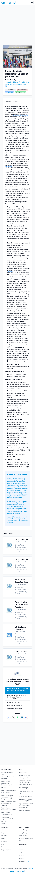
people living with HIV (20, 114)
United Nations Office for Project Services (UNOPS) (8, 803)
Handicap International (25, 796)
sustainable (22, 155)
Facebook (22, 847)
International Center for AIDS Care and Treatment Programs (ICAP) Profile (17, 690)
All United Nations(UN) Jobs (8, 773)
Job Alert (4, 841)
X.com (20, 852)
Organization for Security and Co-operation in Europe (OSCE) (26, 805)
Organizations (5, 833)
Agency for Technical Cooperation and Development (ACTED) (25, 782)
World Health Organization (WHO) (7, 818)
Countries (4, 835)
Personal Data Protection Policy (26, 839)
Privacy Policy (23, 833)
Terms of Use (23, 835)
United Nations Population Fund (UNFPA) (8, 809)
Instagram (21, 855)
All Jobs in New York (13, 702)
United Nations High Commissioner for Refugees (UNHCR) (7, 797)
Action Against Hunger (25, 778)
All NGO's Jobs (23, 772)
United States (21, 92)
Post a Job (4, 847)
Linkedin (21, 850)
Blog (2, 844)
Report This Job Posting (14, 708)
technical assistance (18, 142)
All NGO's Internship (24, 775)
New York (10, 92)
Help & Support (5, 850)
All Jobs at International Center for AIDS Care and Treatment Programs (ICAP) (17, 697)
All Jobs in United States (14, 705)
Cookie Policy (23, 830)
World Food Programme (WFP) (8, 822)
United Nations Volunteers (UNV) (6, 813)
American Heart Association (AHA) (24, 788)
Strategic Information (12, 138)
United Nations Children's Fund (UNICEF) (8, 791)
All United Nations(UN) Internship (8, 777)
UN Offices (4, 788)
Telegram (21, 858)
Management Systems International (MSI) (25, 800)
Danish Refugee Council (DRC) (26, 792)
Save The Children (24, 810)
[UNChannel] (8, 2)
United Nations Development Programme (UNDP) (7, 783)
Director (26, 138)
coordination (11, 245)
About (3, 830)
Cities (3, 838)
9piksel (31, 868)
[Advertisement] (17, 24)
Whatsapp (22, 861)
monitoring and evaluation (14, 151)
